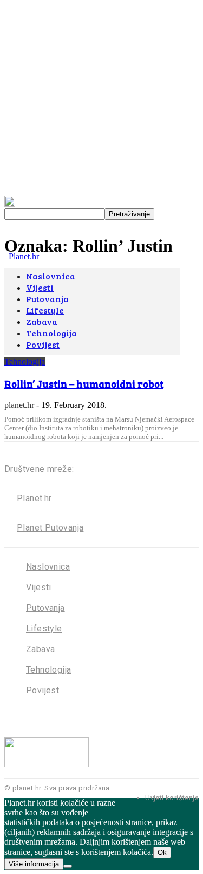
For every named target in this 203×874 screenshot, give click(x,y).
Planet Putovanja (50, 527)
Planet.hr (34, 498)
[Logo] (5, 256)
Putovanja (45, 608)
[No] (67, 866)
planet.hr (19, 405)
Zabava (40, 649)
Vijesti (38, 587)
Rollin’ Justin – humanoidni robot (83, 384)
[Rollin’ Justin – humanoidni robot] (92, 351)
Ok (162, 853)
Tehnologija (24, 361)
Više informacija (34, 864)
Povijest (42, 690)
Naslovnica (48, 567)
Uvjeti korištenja (172, 798)
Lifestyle (44, 628)
